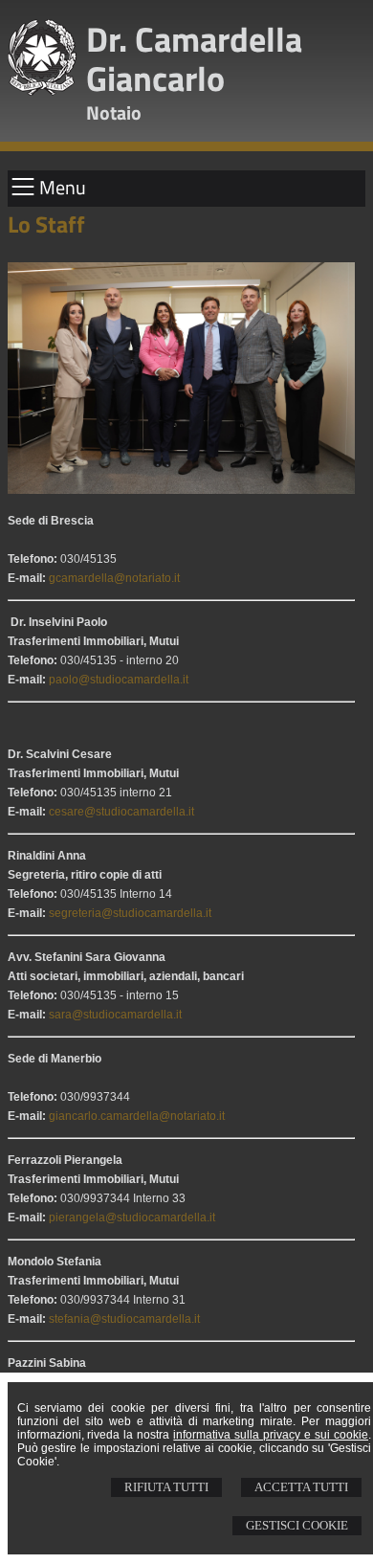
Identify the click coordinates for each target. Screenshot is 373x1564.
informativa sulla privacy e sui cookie (270, 1434)
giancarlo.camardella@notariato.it (137, 1116)
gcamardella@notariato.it (114, 578)
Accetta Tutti (301, 1487)
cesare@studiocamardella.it (121, 811)
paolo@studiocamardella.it (118, 679)
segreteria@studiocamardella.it (130, 913)
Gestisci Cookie (297, 1525)
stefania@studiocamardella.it (124, 1319)
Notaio (114, 112)
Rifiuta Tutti (166, 1487)
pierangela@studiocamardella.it (132, 1217)
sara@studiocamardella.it (115, 1014)
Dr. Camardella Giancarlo (194, 58)
